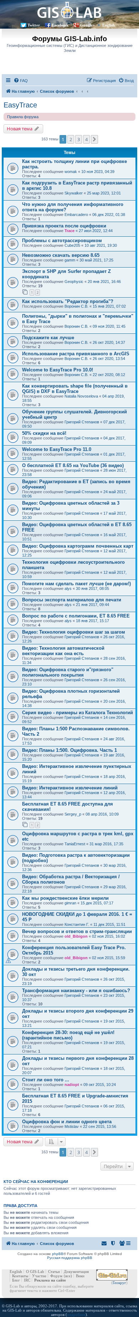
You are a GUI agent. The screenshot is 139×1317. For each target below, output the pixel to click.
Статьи (54, 1271)
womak (71, 171)
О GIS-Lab (35, 1271)
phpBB (57, 1254)
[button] (94, 139)
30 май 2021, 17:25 (96, 260)
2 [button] (71, 139)
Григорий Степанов (82, 422)
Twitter (33, 25)
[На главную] (69, 10)
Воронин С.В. (76, 306)
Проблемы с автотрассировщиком (62, 240)
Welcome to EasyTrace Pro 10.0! (57, 369)
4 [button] (86, 139)
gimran (70, 903)
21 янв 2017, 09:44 (92, 604)
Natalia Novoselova (81, 396)
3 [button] (78, 139)
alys (68, 588)
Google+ (87, 25)
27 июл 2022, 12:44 (96, 231)
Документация (76, 1271)
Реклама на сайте (50, 1280)
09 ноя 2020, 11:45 (109, 326)
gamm (70, 260)
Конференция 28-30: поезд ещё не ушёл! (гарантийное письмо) (68, 1035)
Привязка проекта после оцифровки (64, 226)
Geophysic (74, 281)
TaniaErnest (75, 844)
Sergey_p (73, 814)
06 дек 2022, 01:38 (108, 214)
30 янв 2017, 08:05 (92, 588)
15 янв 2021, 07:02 (109, 306)
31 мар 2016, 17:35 (106, 844)
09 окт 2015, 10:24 (99, 1084)
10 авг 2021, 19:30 (100, 245)
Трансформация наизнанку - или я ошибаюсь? (76, 990)
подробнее (76, 1314)
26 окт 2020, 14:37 (109, 342)
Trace (69, 231)
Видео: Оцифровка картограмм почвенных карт (77, 546)
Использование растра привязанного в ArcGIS (75, 353)
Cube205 (72, 245)
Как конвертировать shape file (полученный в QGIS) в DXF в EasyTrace (75, 388)
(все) (68, 1276)
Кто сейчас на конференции (36, 1181)
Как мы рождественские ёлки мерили (65, 898)
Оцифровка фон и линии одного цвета (67, 1121)
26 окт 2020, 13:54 (109, 358)
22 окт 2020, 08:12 (109, 374)
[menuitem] (21, 80)
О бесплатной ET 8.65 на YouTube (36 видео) (73, 465)
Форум (56, 1276)
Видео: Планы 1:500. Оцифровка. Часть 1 (69, 750)
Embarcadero (76, 214)
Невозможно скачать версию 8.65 (60, 255)
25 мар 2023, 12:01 (104, 193)
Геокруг (119, 1282)
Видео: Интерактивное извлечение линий (70, 787)
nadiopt (72, 1084)
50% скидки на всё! (44, 433)
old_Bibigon (76, 936)
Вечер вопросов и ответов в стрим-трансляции (77, 931)
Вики (80, 1276)
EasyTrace (20, 105)
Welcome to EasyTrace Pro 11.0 (56, 449)
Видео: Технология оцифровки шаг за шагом (73, 632)
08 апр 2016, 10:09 (102, 814)
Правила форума (22, 117)
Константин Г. (77, 924)
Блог (16, 1280)
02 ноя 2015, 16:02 (108, 936)
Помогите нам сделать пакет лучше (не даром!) (76, 583)
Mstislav (72, 1126)
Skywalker (74, 193)
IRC (27, 1280)
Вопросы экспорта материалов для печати (71, 599)
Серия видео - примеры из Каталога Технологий (77, 712)
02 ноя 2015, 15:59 (108, 958)
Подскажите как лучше (48, 337)
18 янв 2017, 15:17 (92, 621)
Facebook (60, 25)
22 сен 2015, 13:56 (99, 1126)
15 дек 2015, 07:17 (97, 903)
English (108, 25)
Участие (39, 1276)
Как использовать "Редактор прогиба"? (67, 301)
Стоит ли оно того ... (45, 1079)
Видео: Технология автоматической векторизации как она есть (63, 650)
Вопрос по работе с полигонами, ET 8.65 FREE (76, 616)
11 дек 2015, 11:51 (109, 924)
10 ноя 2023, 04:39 (97, 171)
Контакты (20, 1276)
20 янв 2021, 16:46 (104, 281)
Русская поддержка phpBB (69, 1258)
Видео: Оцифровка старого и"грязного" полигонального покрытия (67, 672)
